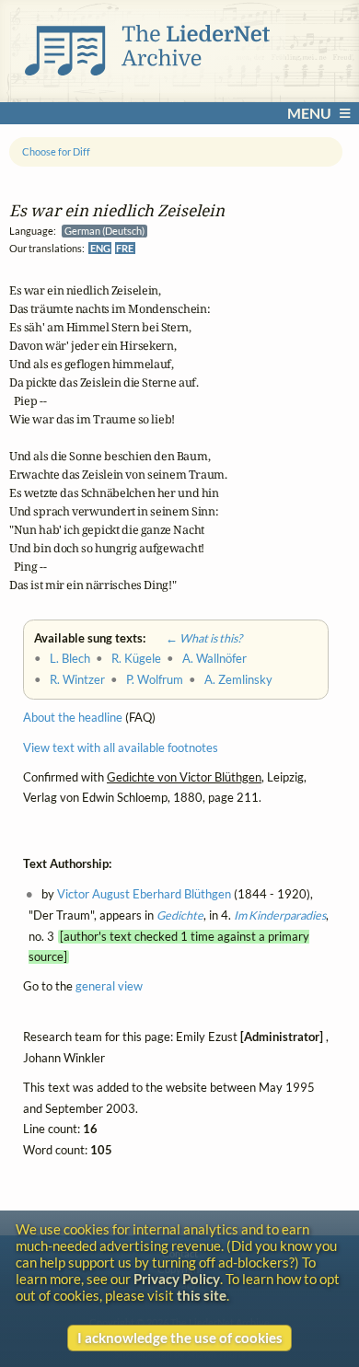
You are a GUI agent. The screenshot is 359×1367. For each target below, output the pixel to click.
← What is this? (195, 638)
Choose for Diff (56, 151)
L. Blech (70, 659)
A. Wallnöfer (214, 659)
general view (109, 987)
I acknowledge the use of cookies (180, 1337)
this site (201, 1295)
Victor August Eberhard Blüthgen (144, 894)
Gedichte (179, 915)
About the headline (72, 718)
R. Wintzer (77, 680)
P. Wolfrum (154, 680)
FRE (124, 248)
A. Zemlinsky (238, 680)
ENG (100, 248)
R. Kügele (136, 659)
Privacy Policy (176, 1278)
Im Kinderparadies (280, 915)
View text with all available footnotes (120, 748)
